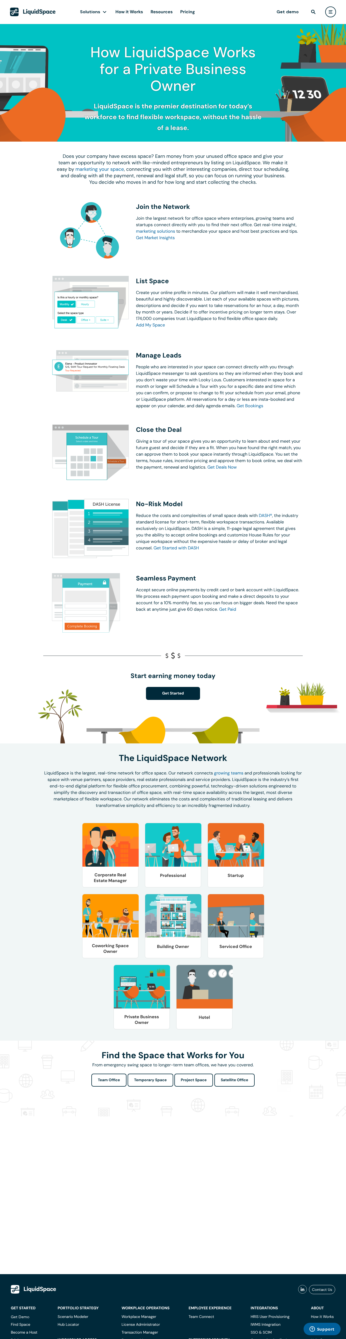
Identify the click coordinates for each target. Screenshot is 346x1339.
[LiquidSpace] (33, 1289)
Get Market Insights (155, 238)
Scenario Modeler (73, 1316)
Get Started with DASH (176, 548)
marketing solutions (155, 231)
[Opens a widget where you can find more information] (322, 1329)
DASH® (265, 515)
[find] (313, 11)
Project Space (194, 1080)
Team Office (109, 1080)
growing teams (228, 773)
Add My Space (150, 325)
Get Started (173, 693)
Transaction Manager (140, 1332)
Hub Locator (68, 1324)
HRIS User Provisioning (270, 1316)
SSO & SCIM (261, 1332)
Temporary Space (150, 1080)
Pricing (187, 12)
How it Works (129, 12)
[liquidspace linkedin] (302, 1289)
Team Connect (201, 1316)
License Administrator (141, 1324)
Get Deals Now (222, 467)
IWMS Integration (266, 1324)
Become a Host (24, 1332)
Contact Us (322, 1289)
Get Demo (20, 1316)
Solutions (90, 12)
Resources (162, 12)
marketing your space (99, 169)
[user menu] (330, 11)
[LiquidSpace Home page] (33, 12)
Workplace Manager (139, 1316)
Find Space (20, 1324)
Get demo (288, 12)
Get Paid (227, 609)
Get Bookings (250, 406)
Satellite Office (234, 1080)
